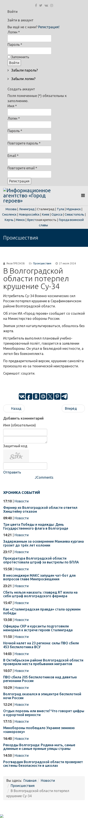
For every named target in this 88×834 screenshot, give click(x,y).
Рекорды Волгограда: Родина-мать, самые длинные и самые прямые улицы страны (39, 747)
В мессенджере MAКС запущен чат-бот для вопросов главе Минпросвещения (39, 577)
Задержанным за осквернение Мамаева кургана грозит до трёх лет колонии (43, 543)
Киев (45, 214)
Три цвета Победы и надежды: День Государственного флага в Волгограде (35, 526)
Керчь (8, 220)
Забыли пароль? (24, 70)
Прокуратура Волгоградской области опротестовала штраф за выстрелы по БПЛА (41, 560)
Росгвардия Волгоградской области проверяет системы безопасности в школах (43, 764)
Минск (20, 220)
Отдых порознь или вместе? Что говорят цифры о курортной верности (43, 713)
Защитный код (15, 446)
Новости (22, 501)
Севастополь (74, 214)
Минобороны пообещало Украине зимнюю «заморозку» (39, 730)
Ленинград (27, 209)
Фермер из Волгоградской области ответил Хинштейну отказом (40, 509)
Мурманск (73, 209)
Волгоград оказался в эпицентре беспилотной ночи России (42, 696)
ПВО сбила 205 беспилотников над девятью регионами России (40, 679)
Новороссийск (29, 214)
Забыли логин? (22, 79)
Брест (31, 220)
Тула (60, 209)
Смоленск (9, 214)
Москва (11, 209)
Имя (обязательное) (19, 425)
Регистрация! (48, 27)
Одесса (56, 214)
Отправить (12, 472)
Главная (30, 780)
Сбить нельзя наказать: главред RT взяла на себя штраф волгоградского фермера (40, 594)
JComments (44, 477)
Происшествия (42, 263)
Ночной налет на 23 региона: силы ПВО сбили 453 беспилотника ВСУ (41, 645)
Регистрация (19, 181)
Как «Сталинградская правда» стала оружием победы (42, 611)
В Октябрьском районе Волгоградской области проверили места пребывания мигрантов (43, 662)
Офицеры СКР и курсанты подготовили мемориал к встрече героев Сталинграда (38, 628)
